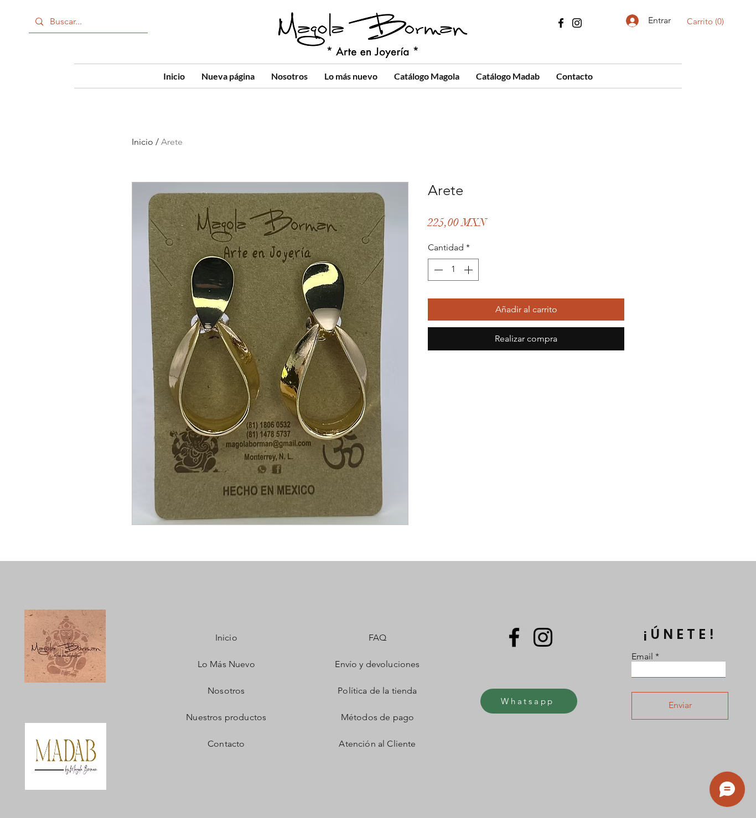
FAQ (377, 637)
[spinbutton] (453, 269)
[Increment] (469, 269)
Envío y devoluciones (377, 664)
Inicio (142, 142)
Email (642, 656)
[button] (707, 22)
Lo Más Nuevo (226, 664)
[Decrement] (437, 269)
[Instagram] (577, 23)
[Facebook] (561, 23)
